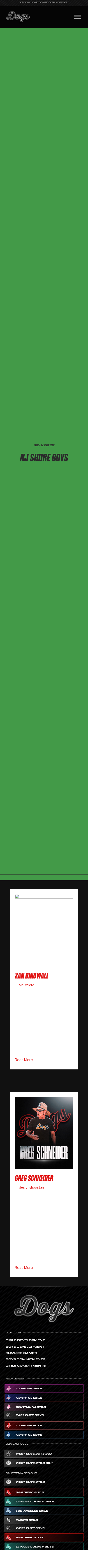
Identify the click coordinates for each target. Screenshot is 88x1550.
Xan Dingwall (32, 976)
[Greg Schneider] (44, 1132)
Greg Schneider (34, 1178)
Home (36, 445)
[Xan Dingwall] (44, 930)
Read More (24, 1059)
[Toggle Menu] (77, 17)
